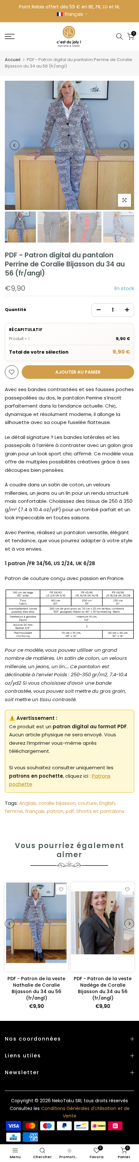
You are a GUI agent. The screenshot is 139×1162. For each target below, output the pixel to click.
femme (14, 811)
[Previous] (14, 145)
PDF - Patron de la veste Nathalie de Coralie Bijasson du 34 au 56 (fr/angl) (36, 988)
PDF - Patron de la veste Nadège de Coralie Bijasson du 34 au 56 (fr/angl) (103, 988)
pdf (70, 811)
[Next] (124, 145)
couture (87, 803)
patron (55, 811)
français (35, 811)
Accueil (12, 60)
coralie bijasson (57, 803)
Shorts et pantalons (100, 811)
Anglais (27, 803)
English (107, 803)
